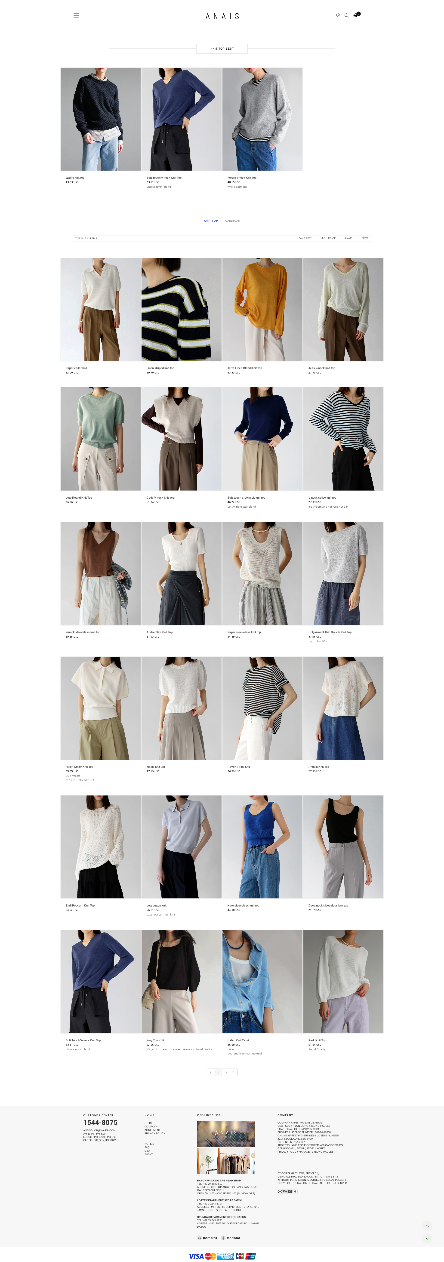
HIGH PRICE (328, 238)
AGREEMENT (152, 1130)
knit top (211, 220)
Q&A (147, 1151)
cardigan (232, 220)
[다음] (233, 1072)
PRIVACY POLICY (155, 1133)
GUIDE (149, 1123)
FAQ (147, 1147)
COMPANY (151, 1126)
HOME (149, 1115)
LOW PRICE (304, 238)
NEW (365, 238)
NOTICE (149, 1143)
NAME (348, 238)
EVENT (149, 1154)
